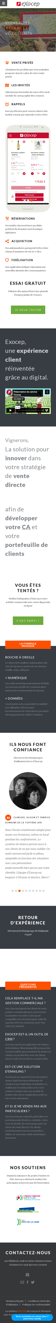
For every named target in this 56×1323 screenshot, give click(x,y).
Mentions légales (15, 1301)
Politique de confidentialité (36, 1304)
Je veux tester (28, 309)
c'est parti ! (28, 620)
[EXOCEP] (28, 4)
